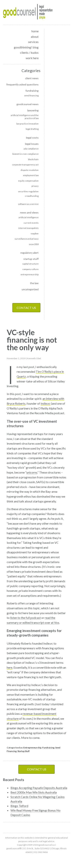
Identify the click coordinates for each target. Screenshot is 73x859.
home (35, 31)
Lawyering (33, 110)
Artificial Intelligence (29, 217)
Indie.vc (45, 403)
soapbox (35, 233)
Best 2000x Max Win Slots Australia (33, 792)
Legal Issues (32, 143)
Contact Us (26, 307)
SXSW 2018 (34, 244)
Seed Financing (31, 95)
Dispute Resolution (30, 170)
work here (32, 58)
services (33, 42)
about (35, 36)
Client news (32, 78)
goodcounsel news (27, 104)
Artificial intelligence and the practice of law (25, 117)
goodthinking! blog (26, 47)
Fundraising (32, 90)
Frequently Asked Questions (22, 84)
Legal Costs (32, 137)
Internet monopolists (28, 228)
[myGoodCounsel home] (28, 12)
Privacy (35, 186)
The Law (34, 283)
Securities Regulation (28, 191)
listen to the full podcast (25, 617)
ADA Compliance (31, 148)
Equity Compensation (28, 180)
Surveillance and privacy (27, 239)
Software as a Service (28, 204)
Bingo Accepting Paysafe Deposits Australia (38, 788)
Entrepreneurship (30, 274)
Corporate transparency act (25, 164)
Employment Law (31, 175)
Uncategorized (30, 289)
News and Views (29, 212)
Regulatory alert (29, 252)
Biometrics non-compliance (25, 154)
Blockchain (33, 159)
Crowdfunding (32, 196)
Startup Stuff (31, 258)
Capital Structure (30, 263)
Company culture (30, 269)
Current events (31, 223)
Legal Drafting (32, 129)
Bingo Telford (19, 806)
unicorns (31, 472)
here (9, 667)
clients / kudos (29, 52)
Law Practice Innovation (27, 123)
